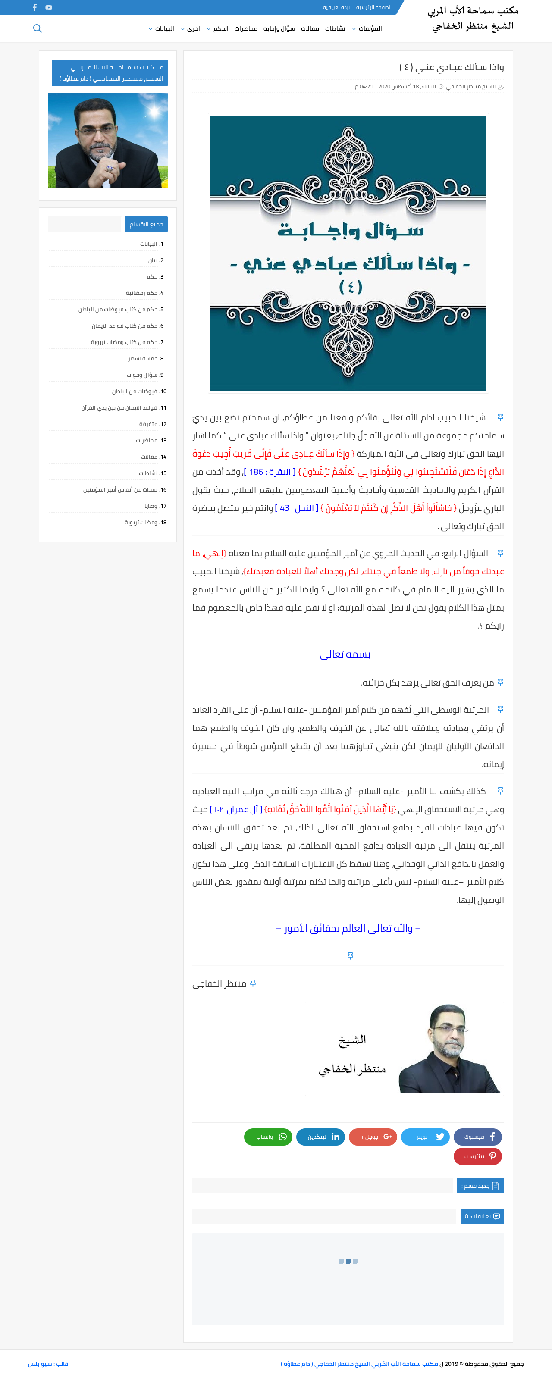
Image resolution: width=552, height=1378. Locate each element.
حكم (152, 276)
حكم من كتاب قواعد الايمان (124, 325)
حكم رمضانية (141, 293)
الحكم (221, 28)
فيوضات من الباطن (134, 391)
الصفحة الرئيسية (374, 7)
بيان (152, 260)
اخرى (193, 28)
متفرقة (148, 424)
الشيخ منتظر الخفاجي (471, 86)
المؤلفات (370, 28)
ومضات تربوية (141, 522)
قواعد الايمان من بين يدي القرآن (119, 407)
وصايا (150, 506)
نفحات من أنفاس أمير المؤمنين (120, 489)
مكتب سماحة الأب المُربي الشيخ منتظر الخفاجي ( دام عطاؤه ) (359, 1363)
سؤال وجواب (142, 375)
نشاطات (335, 28)
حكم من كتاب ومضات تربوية (124, 342)
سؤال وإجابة (279, 28)
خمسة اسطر (142, 358)
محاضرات (246, 28)
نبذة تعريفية (337, 7)
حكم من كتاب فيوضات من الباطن (117, 309)
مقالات (310, 28)
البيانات (164, 28)
